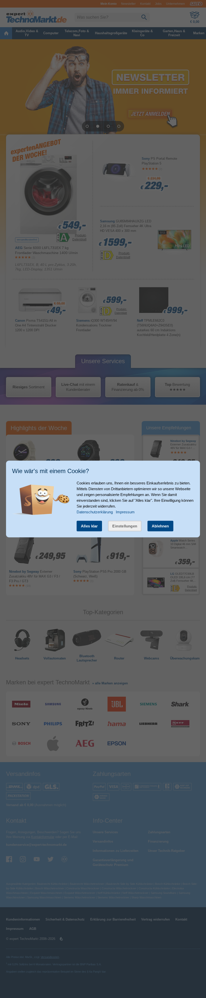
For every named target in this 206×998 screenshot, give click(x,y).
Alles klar (89, 526)
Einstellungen (124, 526)
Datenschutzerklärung (95, 512)
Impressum (125, 512)
